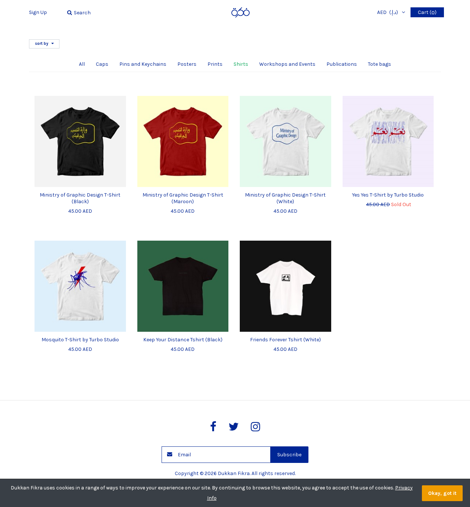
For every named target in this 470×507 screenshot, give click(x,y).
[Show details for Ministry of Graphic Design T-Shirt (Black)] (80, 141)
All (82, 64)
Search (82, 12)
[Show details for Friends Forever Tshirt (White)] (285, 286)
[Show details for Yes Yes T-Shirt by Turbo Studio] (388, 141)
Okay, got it (442, 493)
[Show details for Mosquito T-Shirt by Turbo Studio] (80, 286)
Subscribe (289, 455)
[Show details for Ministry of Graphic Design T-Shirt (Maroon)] (183, 141)
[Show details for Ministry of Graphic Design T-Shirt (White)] (285, 141)
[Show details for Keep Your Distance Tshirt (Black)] (183, 286)
